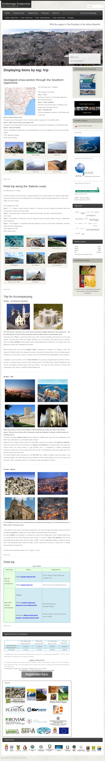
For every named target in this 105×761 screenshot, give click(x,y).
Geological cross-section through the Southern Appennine (34, 81)
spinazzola (82, 228)
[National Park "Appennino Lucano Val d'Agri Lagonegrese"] (37, 703)
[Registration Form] (37, 677)
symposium (93, 229)
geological (90, 215)
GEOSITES (79, 219)
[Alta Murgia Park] (15, 703)
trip (83, 234)
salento (95, 226)
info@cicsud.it (83, 194)
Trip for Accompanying (18, 296)
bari (83, 213)
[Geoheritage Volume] (87, 95)
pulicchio (95, 223)
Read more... (7, 179)
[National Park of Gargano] (58, 703)
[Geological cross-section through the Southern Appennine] (20, 115)
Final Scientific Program (85, 126)
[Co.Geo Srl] (44, 733)
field (92, 212)
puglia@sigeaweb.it (85, 200)
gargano (97, 212)
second (77, 228)
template (77, 233)
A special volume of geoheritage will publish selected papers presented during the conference (88, 291)
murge (84, 223)
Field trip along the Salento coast (25, 186)
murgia (90, 223)
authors (77, 212)
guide (86, 218)
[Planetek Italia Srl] (15, 715)
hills (76, 223)
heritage (94, 219)
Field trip (9, 562)
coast (88, 212)
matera (80, 223)
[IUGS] (87, 177)
